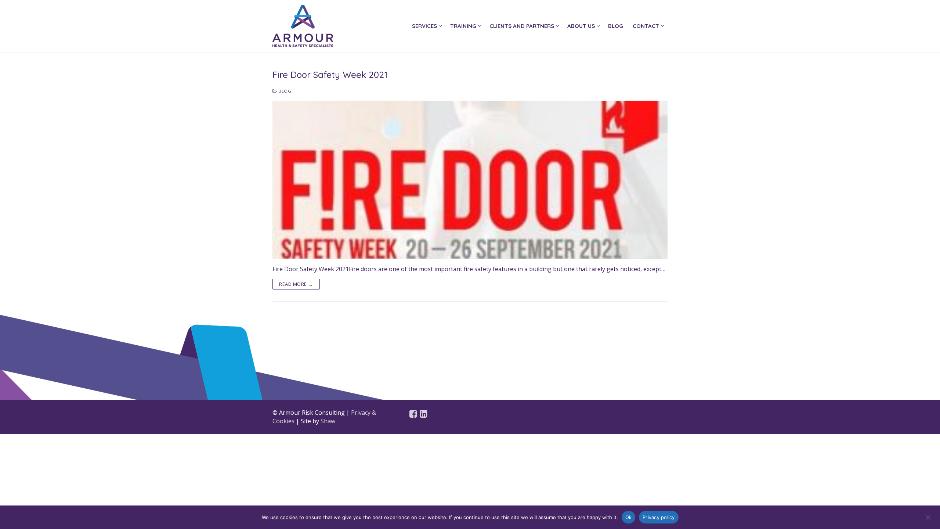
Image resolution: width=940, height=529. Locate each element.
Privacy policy (659, 517)
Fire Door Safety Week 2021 (329, 74)
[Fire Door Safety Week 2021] (470, 180)
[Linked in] (423, 414)
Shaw (328, 421)
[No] (928, 520)
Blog (284, 91)
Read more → (296, 284)
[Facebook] (413, 414)
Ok (628, 517)
